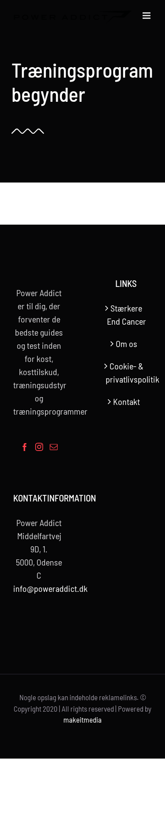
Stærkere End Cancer (126, 314)
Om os (126, 343)
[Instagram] (39, 447)
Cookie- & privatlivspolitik (127, 372)
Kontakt (126, 401)
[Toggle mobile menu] (147, 15)
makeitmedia (82, 719)
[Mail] (54, 447)
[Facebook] (25, 447)
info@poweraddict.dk (50, 588)
